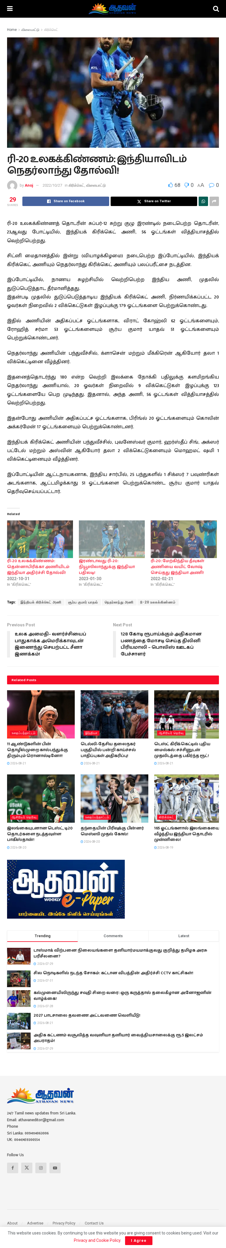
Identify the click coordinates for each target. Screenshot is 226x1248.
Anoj (29, 185)
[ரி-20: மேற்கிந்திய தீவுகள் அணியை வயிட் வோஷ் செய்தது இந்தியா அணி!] (184, 539)
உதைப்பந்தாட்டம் (24, 733)
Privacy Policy (64, 1223)
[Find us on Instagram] (40, 1168)
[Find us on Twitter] (26, 1168)
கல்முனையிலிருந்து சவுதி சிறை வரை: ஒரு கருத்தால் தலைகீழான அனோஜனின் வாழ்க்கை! (123, 996)
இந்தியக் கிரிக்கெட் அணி (41, 602)
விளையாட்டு (30, 30)
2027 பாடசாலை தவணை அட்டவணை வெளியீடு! (87, 1015)
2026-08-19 (165, 847)
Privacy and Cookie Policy (97, 1240)
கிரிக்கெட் (51, 30)
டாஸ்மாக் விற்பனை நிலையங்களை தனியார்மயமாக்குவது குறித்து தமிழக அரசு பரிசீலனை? (120, 953)
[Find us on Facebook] (12, 1168)
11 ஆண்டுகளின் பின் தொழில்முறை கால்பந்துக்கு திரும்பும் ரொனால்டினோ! (37, 750)
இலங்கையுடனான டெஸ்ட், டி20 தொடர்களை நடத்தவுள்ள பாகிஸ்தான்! (39, 834)
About (12, 1223)
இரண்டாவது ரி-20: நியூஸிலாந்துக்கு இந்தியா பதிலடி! (107, 567)
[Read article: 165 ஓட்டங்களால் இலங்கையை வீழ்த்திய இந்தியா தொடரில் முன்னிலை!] (188, 798)
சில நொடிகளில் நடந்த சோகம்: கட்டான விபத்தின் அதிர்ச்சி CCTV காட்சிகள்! (113, 973)
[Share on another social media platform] (214, 201)
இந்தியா (91, 733)
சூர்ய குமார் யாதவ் (83, 602)
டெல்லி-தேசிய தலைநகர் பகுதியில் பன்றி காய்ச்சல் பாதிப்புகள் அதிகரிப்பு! (108, 750)
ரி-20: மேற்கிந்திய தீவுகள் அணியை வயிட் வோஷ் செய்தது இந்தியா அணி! (177, 567)
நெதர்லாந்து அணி (119, 602)
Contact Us (94, 1223)
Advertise (35, 1223)
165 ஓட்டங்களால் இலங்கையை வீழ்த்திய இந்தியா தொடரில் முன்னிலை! (186, 834)
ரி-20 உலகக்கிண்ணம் (158, 602)
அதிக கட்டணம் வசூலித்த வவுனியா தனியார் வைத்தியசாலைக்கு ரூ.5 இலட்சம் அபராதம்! (118, 1038)
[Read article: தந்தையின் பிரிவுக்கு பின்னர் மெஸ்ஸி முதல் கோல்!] (114, 798)
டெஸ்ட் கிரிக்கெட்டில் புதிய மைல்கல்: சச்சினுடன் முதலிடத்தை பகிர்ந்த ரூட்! (182, 750)
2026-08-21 (18, 763)
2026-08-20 (18, 847)
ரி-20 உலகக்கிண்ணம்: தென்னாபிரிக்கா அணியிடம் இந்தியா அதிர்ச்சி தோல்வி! (38, 567)
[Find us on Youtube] (55, 1168)
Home (12, 30)
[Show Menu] (10, 9)
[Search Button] (216, 9)
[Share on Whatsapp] (203, 201)
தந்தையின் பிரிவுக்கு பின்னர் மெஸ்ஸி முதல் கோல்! (112, 831)
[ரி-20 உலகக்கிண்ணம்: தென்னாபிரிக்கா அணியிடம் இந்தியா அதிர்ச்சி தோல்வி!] (40, 539)
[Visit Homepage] (113, 9)
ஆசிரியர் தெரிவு (171, 733)
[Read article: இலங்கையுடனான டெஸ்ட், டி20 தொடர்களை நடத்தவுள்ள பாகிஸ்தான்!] (41, 798)
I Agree (139, 1240)
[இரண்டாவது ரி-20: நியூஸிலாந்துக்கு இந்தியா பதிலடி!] (112, 539)
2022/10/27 (52, 185)
